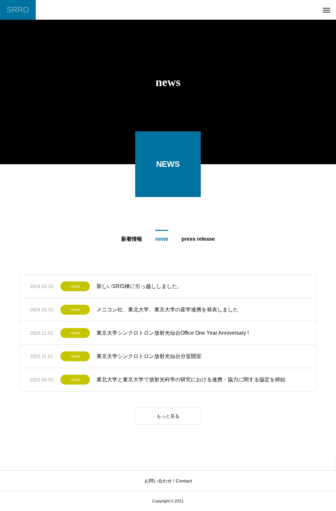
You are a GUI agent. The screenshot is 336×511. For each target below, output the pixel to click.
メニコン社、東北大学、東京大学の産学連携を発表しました (167, 309)
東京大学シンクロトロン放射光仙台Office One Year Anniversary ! (172, 333)
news (75, 286)
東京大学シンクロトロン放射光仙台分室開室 (148, 356)
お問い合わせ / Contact (168, 480)
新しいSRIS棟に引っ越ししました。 (139, 286)
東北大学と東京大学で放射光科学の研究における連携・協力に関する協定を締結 (190, 379)
